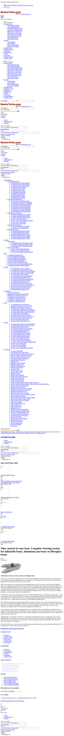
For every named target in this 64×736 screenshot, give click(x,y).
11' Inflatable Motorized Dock (15, 255)
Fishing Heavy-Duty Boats (14, 31)
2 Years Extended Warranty (8, 475)
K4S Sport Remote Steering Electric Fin (21, 286)
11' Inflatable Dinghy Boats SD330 (20, 186)
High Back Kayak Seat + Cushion (20, 393)
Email (2, 130)
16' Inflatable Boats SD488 (18, 196)
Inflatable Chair (15, 361)
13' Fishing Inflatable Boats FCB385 (20, 217)
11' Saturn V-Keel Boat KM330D (19, 228)
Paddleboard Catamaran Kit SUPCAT (17, 295)
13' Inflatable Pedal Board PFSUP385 (21, 280)
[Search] (33, 108)
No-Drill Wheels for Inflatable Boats (20, 411)
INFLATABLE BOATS (10, 677)
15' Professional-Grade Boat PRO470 (20, 208)
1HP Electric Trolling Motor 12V (19, 376)
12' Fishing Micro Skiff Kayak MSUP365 (22, 270)
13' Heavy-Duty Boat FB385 (18, 223)
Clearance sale (8, 656)
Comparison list (8, 121)
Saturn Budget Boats (12, 37)
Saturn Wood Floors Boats (14, 34)
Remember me (6, 139)
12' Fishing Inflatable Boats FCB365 (20, 216)
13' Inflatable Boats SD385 (18, 190)
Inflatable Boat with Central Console (11, 628)
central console (32, 598)
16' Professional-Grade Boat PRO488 (20, 210)
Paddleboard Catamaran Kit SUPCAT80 (18, 294)
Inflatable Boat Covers (16, 420)
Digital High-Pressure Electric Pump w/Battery (23, 397)
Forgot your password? (12, 132)
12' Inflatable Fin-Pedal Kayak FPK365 (21, 283)
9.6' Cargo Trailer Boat (13, 292)
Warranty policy (8, 641)
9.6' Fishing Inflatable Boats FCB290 (20, 214)
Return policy (7, 639)
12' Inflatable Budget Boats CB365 (20, 234)
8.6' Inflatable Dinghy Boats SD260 (20, 183)
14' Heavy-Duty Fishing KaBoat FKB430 (22, 220)
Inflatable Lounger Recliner (18, 363)
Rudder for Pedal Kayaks (17, 379)
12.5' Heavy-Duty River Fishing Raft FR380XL (20, 264)
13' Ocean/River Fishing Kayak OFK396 (21, 276)
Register (6, 129)
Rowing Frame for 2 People (18, 387)
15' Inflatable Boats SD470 (18, 195)
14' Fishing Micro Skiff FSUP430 (19, 274)
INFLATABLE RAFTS (10, 680)
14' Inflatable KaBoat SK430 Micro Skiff (21, 244)
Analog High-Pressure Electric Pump (20, 399)
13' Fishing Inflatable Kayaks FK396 (20, 277)
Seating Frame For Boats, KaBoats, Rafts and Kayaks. (25, 382)
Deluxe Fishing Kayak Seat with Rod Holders (23, 394)
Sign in (2, 129)
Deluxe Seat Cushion (16, 402)
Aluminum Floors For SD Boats (19, 415)
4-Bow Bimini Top (16, 405)
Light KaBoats (11, 42)
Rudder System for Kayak (17, 378)
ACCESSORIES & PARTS (11, 685)
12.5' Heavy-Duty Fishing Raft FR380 (17, 262)
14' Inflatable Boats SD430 (18, 193)
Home (2, 432)
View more (14, 426)
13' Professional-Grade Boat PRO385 (20, 205)
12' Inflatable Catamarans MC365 (16, 301)
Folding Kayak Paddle (16, 421)
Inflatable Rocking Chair (17, 364)
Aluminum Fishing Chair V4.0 (19, 391)
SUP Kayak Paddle (16, 424)
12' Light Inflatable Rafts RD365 (16, 256)
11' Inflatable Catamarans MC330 (16, 300)
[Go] (27, 448)
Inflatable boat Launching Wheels (19, 409)
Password (3, 132)
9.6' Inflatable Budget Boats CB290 (20, 231)
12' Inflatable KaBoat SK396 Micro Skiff (21, 243)
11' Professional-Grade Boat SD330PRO (21, 202)
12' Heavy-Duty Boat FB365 (18, 222)
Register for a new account (8, 134)
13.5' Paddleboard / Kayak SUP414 (20, 268)
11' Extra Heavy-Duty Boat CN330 (20, 201)
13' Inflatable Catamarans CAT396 (16, 298)
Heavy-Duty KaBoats (13, 45)
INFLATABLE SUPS (10, 682)
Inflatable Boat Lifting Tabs (18, 360)
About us (6, 649)
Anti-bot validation (6, 135)
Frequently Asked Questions (16, 701)
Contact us (7, 635)
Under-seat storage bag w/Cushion (20, 400)
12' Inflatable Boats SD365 (18, 189)
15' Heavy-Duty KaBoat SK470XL (20, 250)
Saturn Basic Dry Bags (17, 370)
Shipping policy (8, 636)
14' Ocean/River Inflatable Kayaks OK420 (22, 279)
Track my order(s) (5, 127)
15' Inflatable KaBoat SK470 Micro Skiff (21, 246)
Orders (6, 120)
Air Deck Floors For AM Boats (19, 418)
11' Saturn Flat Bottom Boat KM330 (20, 226)
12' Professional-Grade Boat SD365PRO (21, 204)
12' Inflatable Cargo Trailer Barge (16, 297)
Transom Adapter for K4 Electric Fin (20, 288)
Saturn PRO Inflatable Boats (14, 28)
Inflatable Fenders (15, 373)
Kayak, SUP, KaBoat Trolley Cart (20, 412)
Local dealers (7, 650)
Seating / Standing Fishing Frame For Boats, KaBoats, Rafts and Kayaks (30, 384)
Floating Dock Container (17, 375)
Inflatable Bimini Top (16, 406)
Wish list (6, 123)
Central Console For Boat (17, 381)
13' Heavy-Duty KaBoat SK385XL (20, 249)
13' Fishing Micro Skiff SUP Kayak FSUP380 (23, 271)
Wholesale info (8, 652)
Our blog (6, 653)
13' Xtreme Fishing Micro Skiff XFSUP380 (22, 273)
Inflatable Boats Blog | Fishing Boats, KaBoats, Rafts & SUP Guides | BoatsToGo (25, 432)
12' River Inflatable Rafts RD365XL (17, 259)
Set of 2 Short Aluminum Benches (20, 385)
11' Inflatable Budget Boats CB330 (20, 232)
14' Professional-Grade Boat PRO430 (20, 207)
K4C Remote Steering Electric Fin (20, 289)
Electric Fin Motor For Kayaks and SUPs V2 (22, 285)
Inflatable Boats (5, 701)
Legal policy (7, 642)
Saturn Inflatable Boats (13, 25)
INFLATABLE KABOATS (11, 683)
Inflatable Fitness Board (17, 367)
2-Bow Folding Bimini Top (18, 403)
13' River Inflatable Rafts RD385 (16, 261)
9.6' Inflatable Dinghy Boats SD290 (20, 184)
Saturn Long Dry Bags (17, 372)
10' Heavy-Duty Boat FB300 (18, 219)
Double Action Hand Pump (18, 396)
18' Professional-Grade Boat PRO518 (20, 211)
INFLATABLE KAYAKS (11, 679)
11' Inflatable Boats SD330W (18, 187)
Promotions (7, 655)
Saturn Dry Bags (15, 369)
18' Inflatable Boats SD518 (18, 198)
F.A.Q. (8, 7)
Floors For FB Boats (16, 417)
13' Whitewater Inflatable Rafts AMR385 (18, 265)
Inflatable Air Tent (15, 408)
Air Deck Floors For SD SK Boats (20, 414)
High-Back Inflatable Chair (18, 366)
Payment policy (8, 638)
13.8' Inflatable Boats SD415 (18, 192)
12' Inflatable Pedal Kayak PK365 (20, 282)
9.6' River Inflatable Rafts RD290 (16, 258)
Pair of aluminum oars (16, 423)
